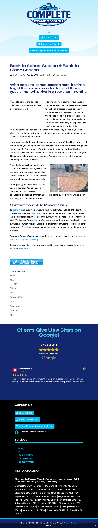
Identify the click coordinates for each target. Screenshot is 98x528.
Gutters (13, 301)
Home (13, 275)
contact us (18, 210)
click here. (36, 213)
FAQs (14, 283)
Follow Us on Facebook (34, 431)
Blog (12, 315)
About (13, 280)
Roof (12, 292)
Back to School (46, 75)
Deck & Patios (25, 455)
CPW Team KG (19, 75)
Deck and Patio (17, 297)
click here (23, 248)
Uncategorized (60, 75)
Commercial (16, 306)
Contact (13, 310)
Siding (13, 288)
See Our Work (25, 461)
